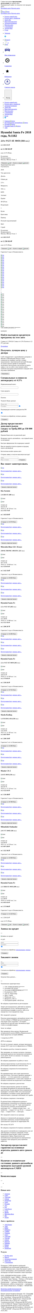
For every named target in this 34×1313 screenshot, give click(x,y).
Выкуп (7, 1257)
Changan (7, 1194)
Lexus (6, 1210)
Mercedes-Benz (9, 1214)
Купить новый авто (11, 16)
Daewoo (7, 1241)
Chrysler (7, 1238)
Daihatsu (7, 1243)
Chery (6, 1195)
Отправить (5, 419)
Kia (6, 1207)
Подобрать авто (6, 8)
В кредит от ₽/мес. (9, 522)
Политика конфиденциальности (11, 1289)
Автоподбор (8, 28)
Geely (6, 1202)
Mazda (7, 1212)
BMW (6, 1228)
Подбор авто (9, 1255)
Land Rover (8, 1209)
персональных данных (23, 950)
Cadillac (7, 1231)
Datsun (7, 1245)
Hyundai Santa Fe (10, 126)
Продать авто (15, 8)
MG (6, 1216)
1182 (6, 128)
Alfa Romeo (8, 1224)
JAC (6, 1205)
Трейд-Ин (8, 20)
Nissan (7, 1217)
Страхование (9, 26)
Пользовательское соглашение (10, 1290)
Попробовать (5, 373)
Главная (7, 121)
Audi (6, 1226)
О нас (6, 30)
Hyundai (7, 124)
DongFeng (8, 1200)
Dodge (7, 1246)
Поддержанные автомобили (14, 122)
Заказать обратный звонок (9, 487)
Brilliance (7, 1230)
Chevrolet (7, 1197)
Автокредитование (11, 23)
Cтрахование (9, 1262)
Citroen (7, 1199)
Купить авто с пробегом (12, 18)
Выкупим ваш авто (11, 21)
